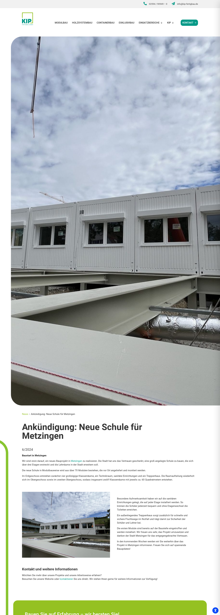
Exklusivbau (126, 22)
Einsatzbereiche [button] (149, 22)
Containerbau (105, 22)
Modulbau (61, 22)
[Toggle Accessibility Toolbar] (215, 610)
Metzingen (76, 461)
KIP (169, 22)
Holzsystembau (82, 22)
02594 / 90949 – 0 (158, 4)
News (25, 414)
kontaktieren (66, 578)
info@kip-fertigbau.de (187, 4)
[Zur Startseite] (27, 18)
